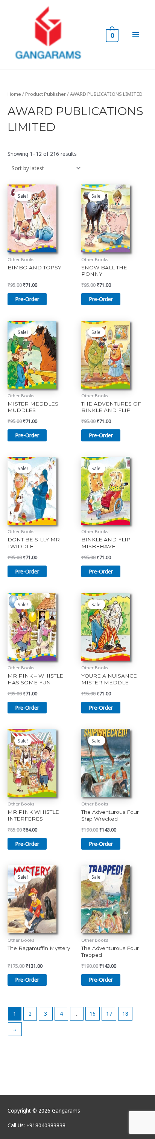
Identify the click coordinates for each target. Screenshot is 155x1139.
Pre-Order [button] (27, 299)
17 (109, 1013)
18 (125, 1013)
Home (14, 94)
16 (93, 1013)
